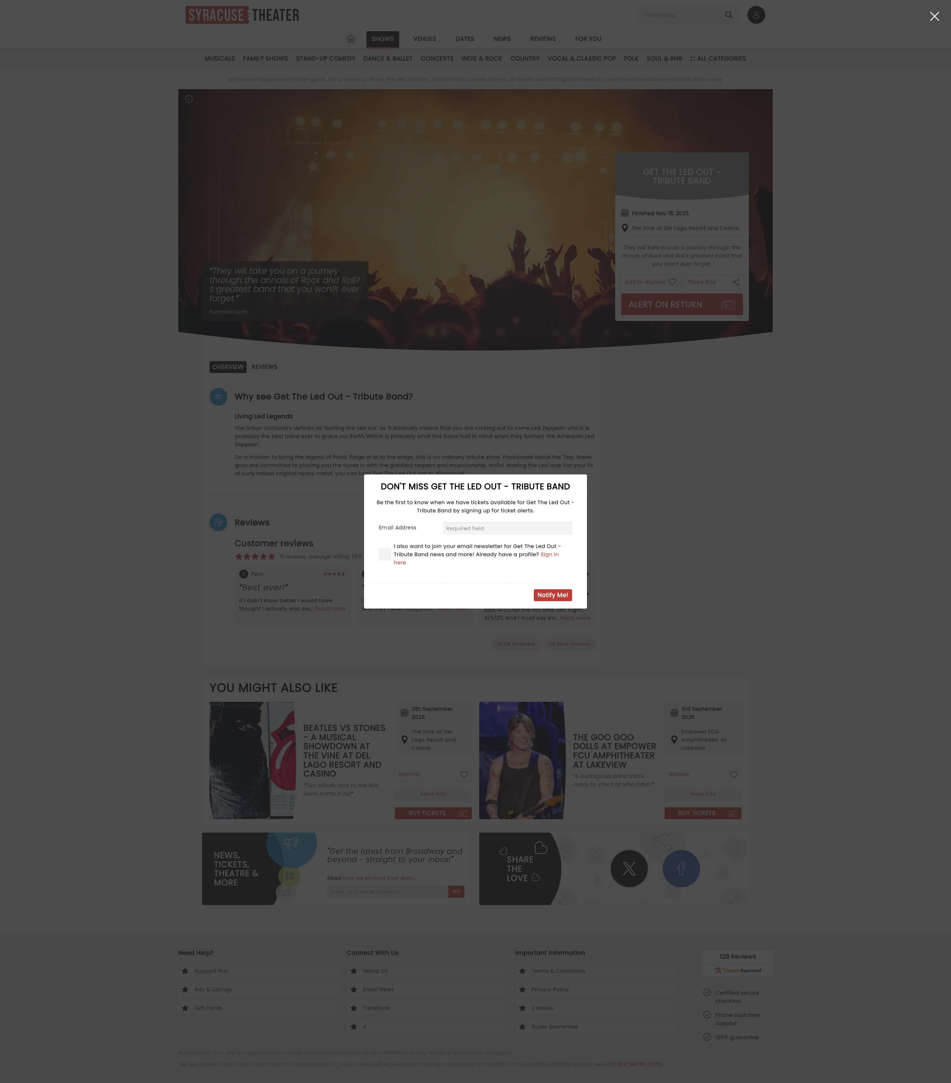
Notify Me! (553, 595)
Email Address (397, 527)
